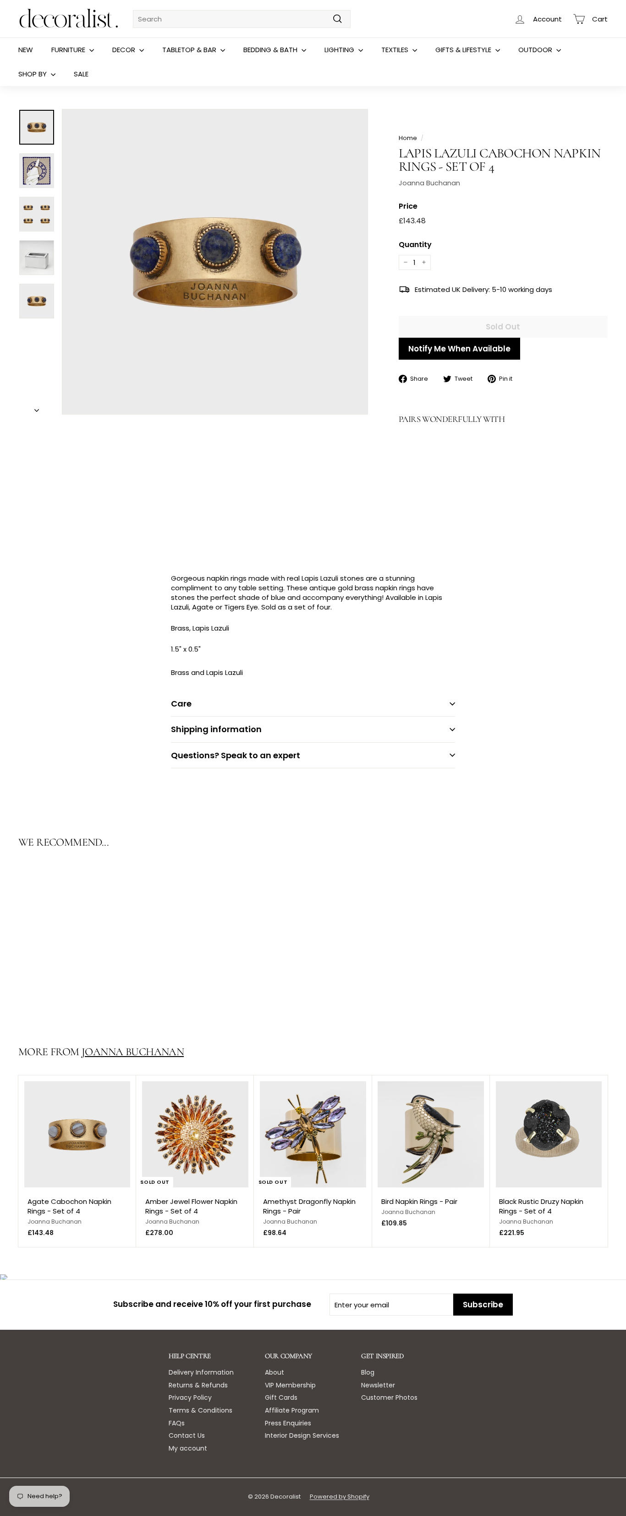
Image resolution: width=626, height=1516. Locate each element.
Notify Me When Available (459, 348)
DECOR (124, 49)
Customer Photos (389, 1397)
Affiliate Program (292, 1410)
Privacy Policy (190, 1397)
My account (188, 1448)
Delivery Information (201, 1372)
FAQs (177, 1423)
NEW (25, 49)
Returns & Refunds (198, 1385)
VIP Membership (290, 1385)
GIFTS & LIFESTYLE (464, 49)
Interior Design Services (302, 1435)
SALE (81, 74)
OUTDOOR (536, 49)
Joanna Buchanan (429, 183)
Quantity (415, 245)
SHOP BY (33, 74)
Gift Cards (281, 1397)
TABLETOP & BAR (190, 49)
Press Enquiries (288, 1423)
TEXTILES (395, 49)
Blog (367, 1372)
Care (181, 703)
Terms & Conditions (200, 1410)
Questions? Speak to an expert (235, 755)
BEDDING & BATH (271, 49)
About (274, 1372)
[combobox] (242, 19)
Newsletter (378, 1385)
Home (408, 138)
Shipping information (216, 729)
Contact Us (187, 1435)
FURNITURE (69, 49)
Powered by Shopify (339, 1496)
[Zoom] (215, 261)
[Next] (36, 407)
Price (408, 206)
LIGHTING (340, 49)
